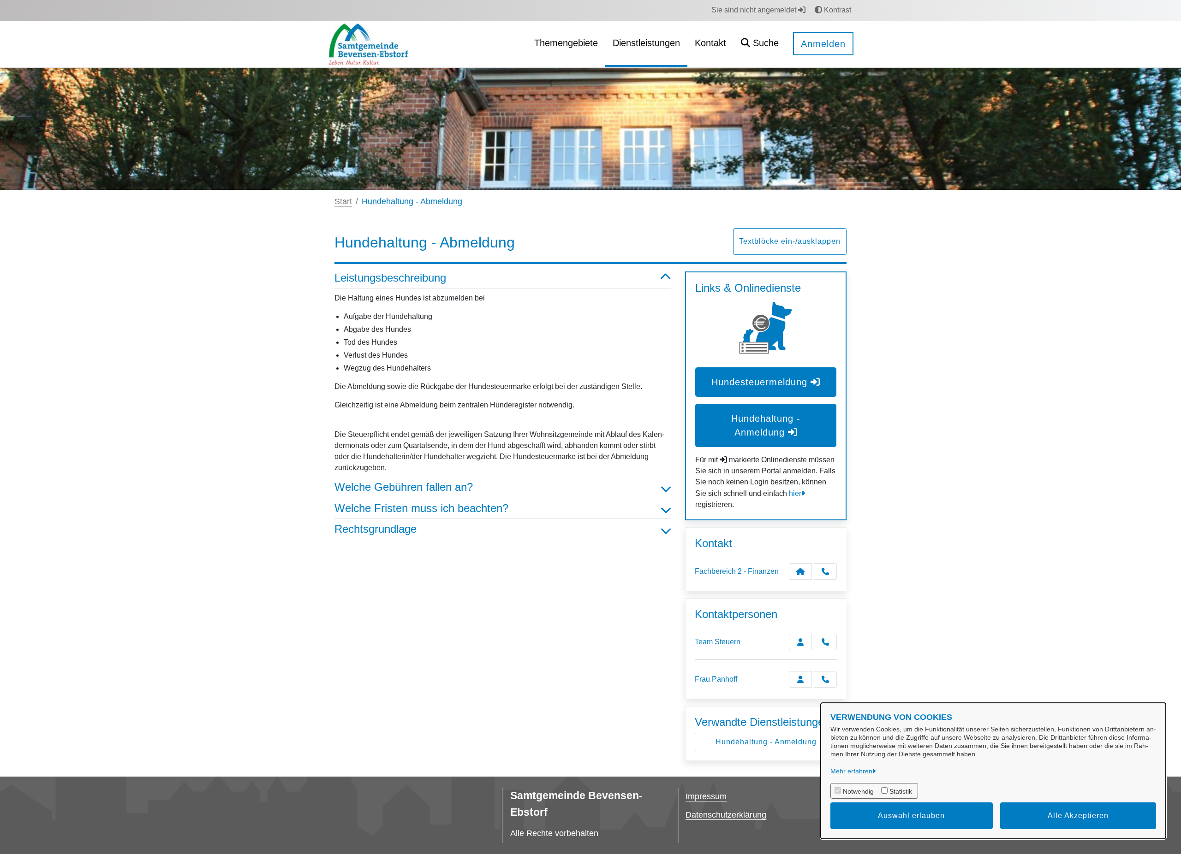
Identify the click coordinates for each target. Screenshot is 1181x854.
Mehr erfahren (851, 771)
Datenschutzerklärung (726, 814)
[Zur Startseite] (368, 43)
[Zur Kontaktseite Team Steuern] (800, 642)
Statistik (900, 791)
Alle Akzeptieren (1078, 815)
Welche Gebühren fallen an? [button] (403, 487)
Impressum (706, 796)
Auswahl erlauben (911, 815)
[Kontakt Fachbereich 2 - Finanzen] (800, 571)
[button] (760, 44)
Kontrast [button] (836, 10)
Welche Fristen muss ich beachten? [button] (421, 508)
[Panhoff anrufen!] (825, 679)
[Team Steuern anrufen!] (825, 642)
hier (795, 493)
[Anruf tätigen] (825, 571)
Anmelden (823, 44)
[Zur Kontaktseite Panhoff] (800, 679)
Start (343, 201)
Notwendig (858, 791)
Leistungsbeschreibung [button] (390, 277)
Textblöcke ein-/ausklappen (790, 241)
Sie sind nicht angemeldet (754, 10)
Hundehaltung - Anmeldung (766, 742)
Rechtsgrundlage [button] (375, 529)
